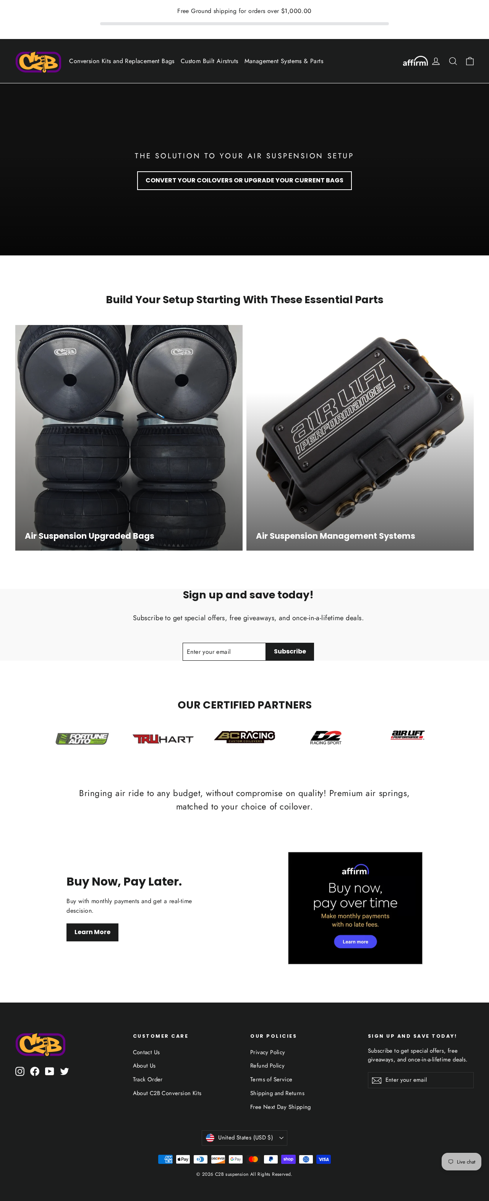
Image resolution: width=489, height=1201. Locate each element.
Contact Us (146, 1052)
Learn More (92, 932)
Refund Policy (267, 1065)
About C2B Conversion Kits (167, 1093)
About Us (144, 1065)
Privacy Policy (267, 1052)
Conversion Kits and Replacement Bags (121, 61)
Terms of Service (271, 1079)
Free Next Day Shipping (280, 1107)
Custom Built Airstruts (209, 61)
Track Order (148, 1079)
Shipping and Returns (277, 1093)
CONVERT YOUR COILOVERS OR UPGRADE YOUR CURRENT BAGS (244, 180)
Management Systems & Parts (283, 61)
